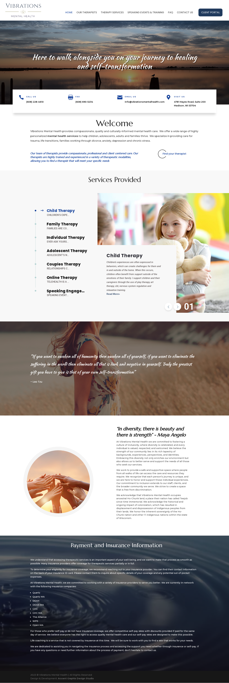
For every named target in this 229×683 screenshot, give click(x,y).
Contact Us (185, 12)
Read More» (113, 294)
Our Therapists (86, 12)
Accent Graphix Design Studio (76, 678)
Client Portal (210, 12)
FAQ (170, 12)
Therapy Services (112, 12)
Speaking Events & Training (146, 12)
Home (69, 12)
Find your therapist (174, 154)
